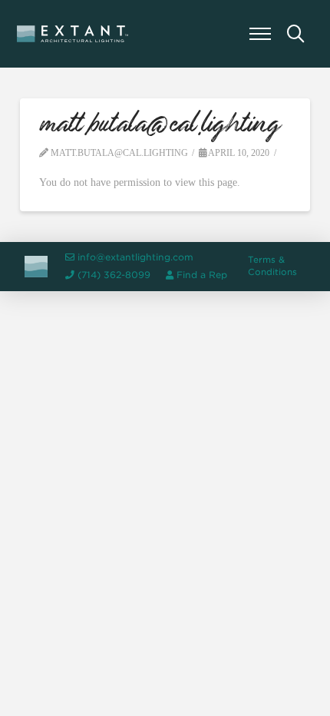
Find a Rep (202, 275)
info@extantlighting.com (135, 257)
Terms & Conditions (272, 265)
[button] (260, 33)
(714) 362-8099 (114, 275)
